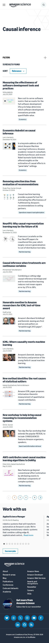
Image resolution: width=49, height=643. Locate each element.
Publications (8, 581)
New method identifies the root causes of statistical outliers (24, 380)
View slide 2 (6, 544)
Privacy (30, 635)
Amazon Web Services (36, 578)
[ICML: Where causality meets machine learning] (9, 357)
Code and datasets (10, 588)
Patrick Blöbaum (23, 385)
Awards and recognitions (32, 582)
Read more (28, 535)
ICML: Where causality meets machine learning (24, 343)
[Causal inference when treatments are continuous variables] (9, 278)
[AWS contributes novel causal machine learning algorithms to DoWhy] (9, 472)
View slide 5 (15, 544)
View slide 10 (28, 544)
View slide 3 (9, 544)
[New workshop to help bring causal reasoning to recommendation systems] (9, 433)
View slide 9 (26, 544)
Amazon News (33, 571)
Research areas (9, 575)
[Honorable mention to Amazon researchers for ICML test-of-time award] (9, 320)
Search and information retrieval (30, 446)
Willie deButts (8, 92)
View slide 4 (12, 544)
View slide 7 (20, 544)
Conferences (8, 585)
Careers (30, 590)
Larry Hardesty (8, 137)
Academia (7, 592)
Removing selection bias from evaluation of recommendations (20, 183)
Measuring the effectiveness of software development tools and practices (21, 85)
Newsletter (31, 587)
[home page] (20, 4)
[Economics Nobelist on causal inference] (9, 146)
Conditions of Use (21, 635)
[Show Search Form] (43, 4)
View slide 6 (17, 544)
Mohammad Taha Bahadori (12, 270)
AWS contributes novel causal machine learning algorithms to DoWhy (24, 459)
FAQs (29, 594)
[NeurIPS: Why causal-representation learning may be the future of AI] (9, 239)
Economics (22, 119)
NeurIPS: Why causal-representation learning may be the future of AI (23, 225)
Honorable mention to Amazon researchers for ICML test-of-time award (21, 305)
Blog (4, 578)
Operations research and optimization (31, 212)
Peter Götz (6, 464)
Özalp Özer (6, 188)
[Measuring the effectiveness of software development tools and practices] (9, 101)
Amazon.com (10, 635)
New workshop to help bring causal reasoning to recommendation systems (22, 417)
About (5, 571)
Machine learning (24, 252)
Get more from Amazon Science (25, 602)
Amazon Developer (35, 575)
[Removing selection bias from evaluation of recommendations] (9, 196)
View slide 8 (23, 544)
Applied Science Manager (14, 516)
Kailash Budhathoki (10, 385)
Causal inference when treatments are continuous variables (24, 264)
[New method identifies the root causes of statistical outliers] (9, 394)
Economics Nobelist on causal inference (19, 132)
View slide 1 (4, 544)
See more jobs (10, 551)
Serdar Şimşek (16, 188)
